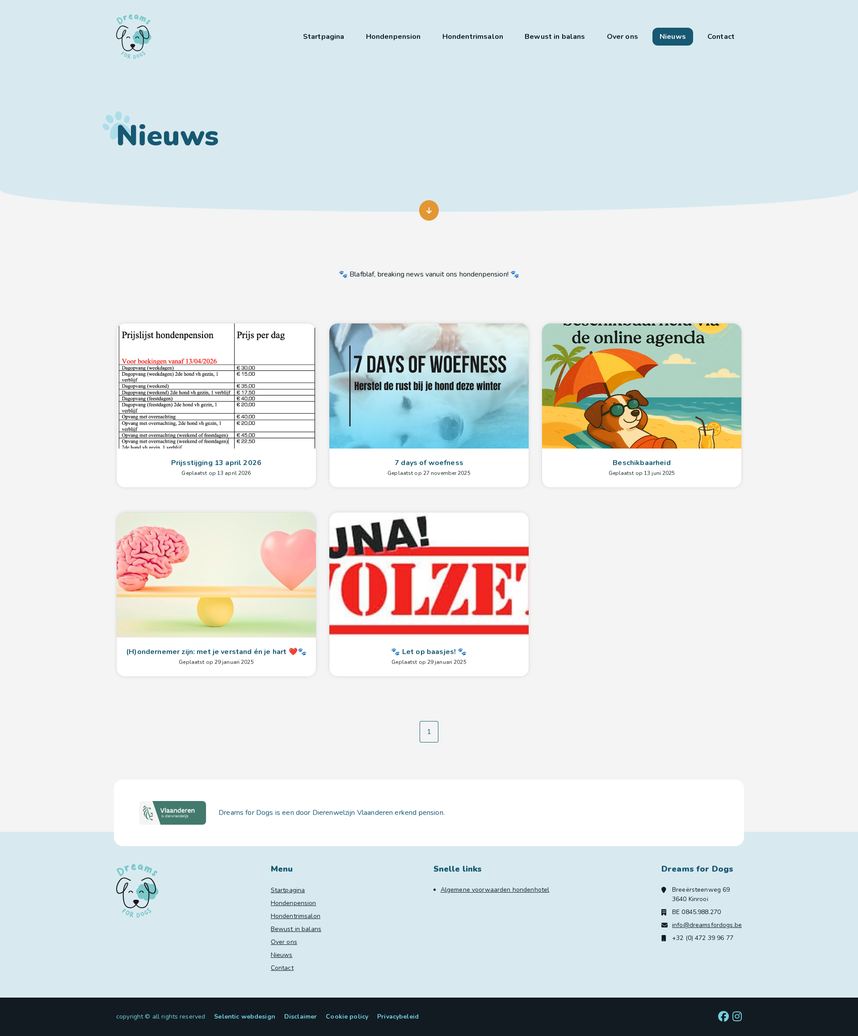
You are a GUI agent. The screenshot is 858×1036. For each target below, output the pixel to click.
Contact (721, 37)
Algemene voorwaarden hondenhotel (495, 889)
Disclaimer (300, 1016)
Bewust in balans (555, 37)
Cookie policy (347, 1016)
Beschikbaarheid (641, 463)
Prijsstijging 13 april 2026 (216, 463)
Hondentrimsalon (472, 37)
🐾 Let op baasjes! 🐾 (429, 652)
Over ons (622, 37)
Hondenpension (393, 37)
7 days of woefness (429, 463)
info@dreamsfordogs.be (707, 925)
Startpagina (324, 37)
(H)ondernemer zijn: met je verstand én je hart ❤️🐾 (216, 652)
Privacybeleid (398, 1016)
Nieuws (673, 37)
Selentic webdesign (244, 1016)
